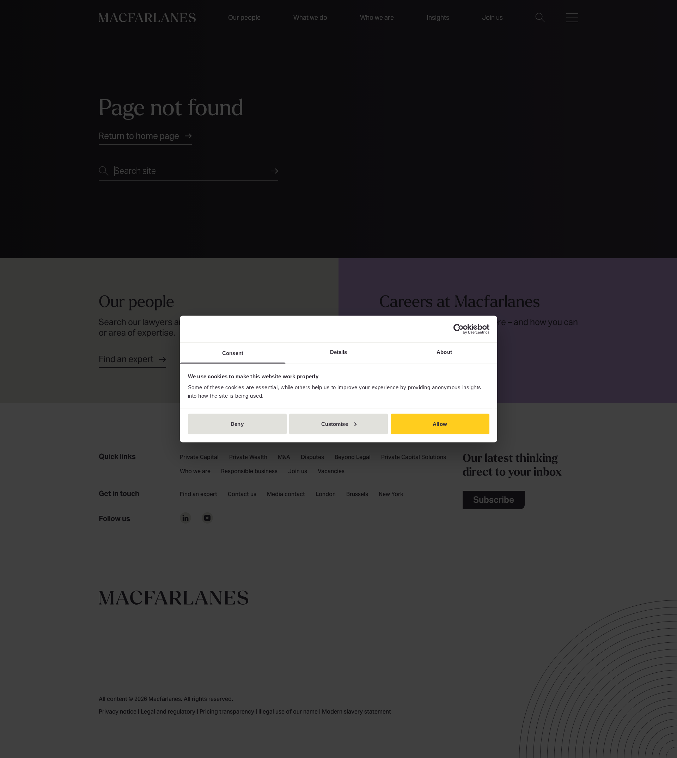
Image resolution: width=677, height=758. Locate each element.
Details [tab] (338, 352)
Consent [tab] (232, 353)
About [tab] (444, 352)
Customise (334, 424)
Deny (237, 424)
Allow (440, 424)
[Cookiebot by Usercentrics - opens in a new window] (458, 329)
